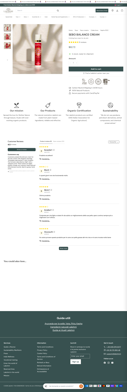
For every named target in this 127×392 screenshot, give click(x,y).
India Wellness (9, 357)
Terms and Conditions (45, 347)
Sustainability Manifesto (12, 350)
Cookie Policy (42, 353)
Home (71, 30)
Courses (102, 17)
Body (25, 17)
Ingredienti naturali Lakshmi (63, 327)
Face (17, 17)
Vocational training (10, 360)
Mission (6, 376)
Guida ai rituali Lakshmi (63, 330)
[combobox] (38, 10)
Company (92, 17)
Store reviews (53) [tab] (58, 141)
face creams (84, 30)
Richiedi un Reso (43, 362)
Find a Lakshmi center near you (97, 73)
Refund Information (44, 366)
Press (6, 353)
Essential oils (36, 17)
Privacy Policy (42, 350)
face (76, 30)
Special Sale (9, 17)
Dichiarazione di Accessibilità (43, 370)
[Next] (7, 59)
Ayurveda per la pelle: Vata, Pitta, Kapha (63, 323)
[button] (74, 42)
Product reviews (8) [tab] (46, 141)
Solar (46, 17)
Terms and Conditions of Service (46, 358)
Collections (94, 30)
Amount (72, 58)
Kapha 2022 (104, 30)
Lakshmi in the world (11, 372)
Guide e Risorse (9, 347)
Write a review (22, 150)
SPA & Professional (78, 17)
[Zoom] (37, 49)
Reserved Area (9, 369)
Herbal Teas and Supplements (59, 17)
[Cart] (122, 10)
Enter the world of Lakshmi (10, 364)
